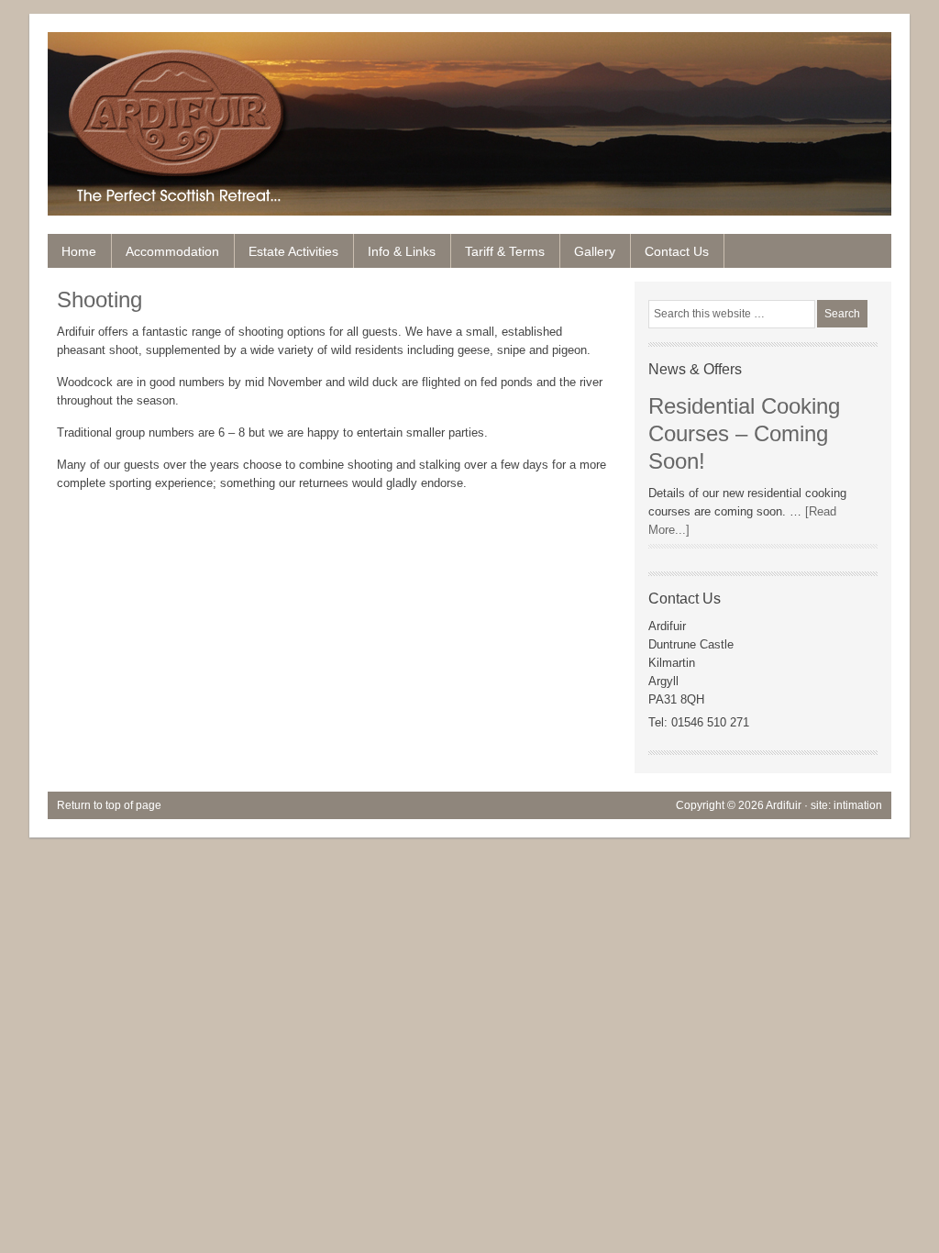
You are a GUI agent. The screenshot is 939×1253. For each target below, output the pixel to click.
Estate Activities (286, 256)
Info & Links (402, 251)
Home (78, 251)
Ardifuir (469, 101)
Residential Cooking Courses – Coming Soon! (744, 433)
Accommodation (172, 251)
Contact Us (677, 251)
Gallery (594, 251)
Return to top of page (109, 805)
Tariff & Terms (505, 251)
